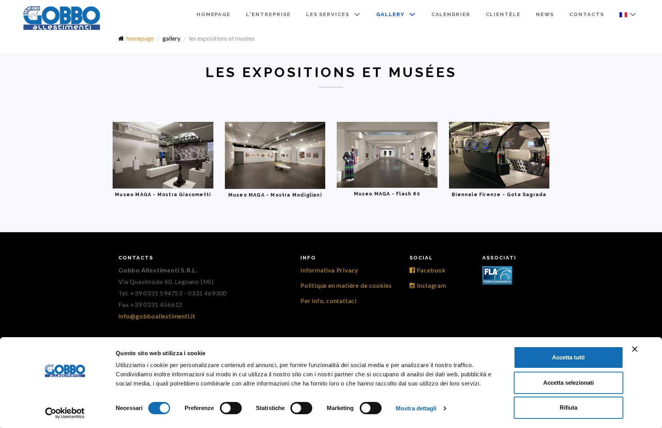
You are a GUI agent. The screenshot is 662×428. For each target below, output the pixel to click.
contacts (610, 15)
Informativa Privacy (329, 270)
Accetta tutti (568, 357)
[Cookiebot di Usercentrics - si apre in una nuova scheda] (64, 413)
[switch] (231, 408)
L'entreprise (399, 15)
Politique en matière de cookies (346, 285)
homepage (140, 38)
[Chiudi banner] (634, 349)
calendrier (527, 15)
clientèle (560, 15)
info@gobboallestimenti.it (156, 316)
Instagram (430, 285)
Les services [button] (441, 15)
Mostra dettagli (416, 408)
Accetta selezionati (568, 382)
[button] (635, 15)
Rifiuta (568, 407)
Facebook (430, 270)
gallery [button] (485, 15)
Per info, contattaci (328, 300)
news (585, 15)
